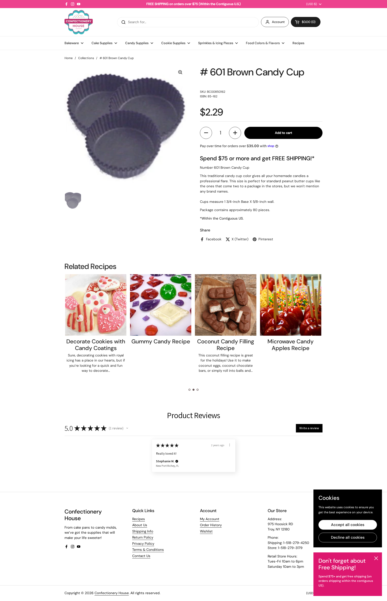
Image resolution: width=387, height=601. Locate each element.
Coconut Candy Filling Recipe (225, 345)
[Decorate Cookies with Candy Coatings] (95, 304)
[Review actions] (229, 445)
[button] (305, 22)
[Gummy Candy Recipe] (160, 304)
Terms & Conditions (148, 549)
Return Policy (142, 537)
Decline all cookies (348, 537)
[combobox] (188, 22)
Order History (211, 525)
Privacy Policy (143, 543)
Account (278, 22)
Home (68, 58)
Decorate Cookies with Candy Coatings (95, 345)
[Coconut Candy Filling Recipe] (225, 304)
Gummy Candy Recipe (160, 341)
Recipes (138, 519)
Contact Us (141, 556)
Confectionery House (112, 593)
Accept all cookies (347, 524)
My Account (209, 519)
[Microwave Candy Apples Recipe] (290, 304)
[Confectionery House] (78, 22)
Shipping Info (142, 531)
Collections (86, 58)
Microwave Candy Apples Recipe (290, 345)
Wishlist (206, 531)
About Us (139, 525)
